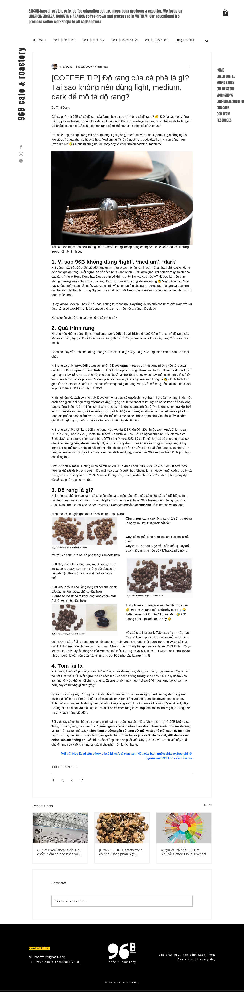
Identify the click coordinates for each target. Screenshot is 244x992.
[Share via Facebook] (53, 780)
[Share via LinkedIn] (72, 780)
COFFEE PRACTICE (156, 40)
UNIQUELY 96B (185, 40)
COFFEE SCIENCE (64, 40)
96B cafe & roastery (21, 83)
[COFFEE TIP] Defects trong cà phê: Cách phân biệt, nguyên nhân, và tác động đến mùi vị (121, 852)
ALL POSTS (39, 40)
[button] (225, 12)
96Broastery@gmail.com (47, 957)
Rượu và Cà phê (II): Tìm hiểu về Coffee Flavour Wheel (183, 852)
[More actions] (190, 66)
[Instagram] (21, 154)
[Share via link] (81, 780)
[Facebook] (21, 147)
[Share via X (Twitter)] (62, 780)
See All (207, 805)
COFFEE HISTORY (93, 40)
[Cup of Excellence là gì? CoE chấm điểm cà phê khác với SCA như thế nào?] (60, 828)
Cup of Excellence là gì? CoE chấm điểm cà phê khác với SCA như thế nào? (59, 852)
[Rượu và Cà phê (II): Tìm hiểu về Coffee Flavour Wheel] (183, 828)
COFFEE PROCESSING (125, 40)
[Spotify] (21, 161)
